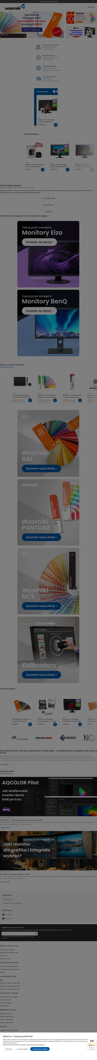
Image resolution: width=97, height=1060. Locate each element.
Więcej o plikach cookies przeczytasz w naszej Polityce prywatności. (24, 1045)
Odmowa (8, 1049)
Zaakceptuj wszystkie (40, 1049)
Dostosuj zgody (22, 1049)
